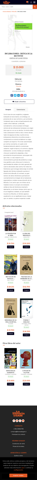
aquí (22, 468)
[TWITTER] (17, 420)
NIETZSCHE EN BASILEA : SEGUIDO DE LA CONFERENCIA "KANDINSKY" (10, 277)
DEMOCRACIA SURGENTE (10, 371)
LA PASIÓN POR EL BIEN (10, 234)
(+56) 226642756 (18, 429)
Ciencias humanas (7, 11)
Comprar (10, 247)
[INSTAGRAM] (20, 420)
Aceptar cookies (18, 475)
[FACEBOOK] (14, 420)
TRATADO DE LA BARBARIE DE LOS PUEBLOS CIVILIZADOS (26, 277)
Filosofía (14, 11)
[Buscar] (35, 7)
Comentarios (21, 109)
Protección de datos (18, 446)
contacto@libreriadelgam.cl (18, 431)
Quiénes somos (18, 456)
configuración (18, 470)
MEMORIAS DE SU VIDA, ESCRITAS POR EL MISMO (11, 321)
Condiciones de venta (18, 444)
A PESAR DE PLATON (26, 371)
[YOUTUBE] (23, 420)
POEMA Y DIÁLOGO (26, 321)
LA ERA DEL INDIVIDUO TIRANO (26, 234)
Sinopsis (8, 109)
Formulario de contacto (18, 434)
